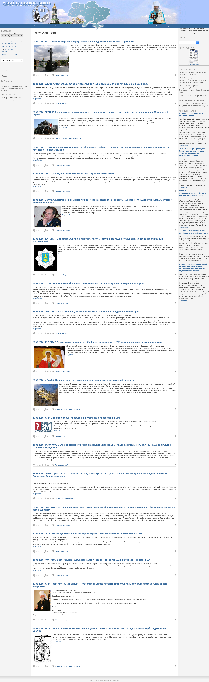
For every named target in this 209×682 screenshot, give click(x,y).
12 (12, 44)
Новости (37, 26)
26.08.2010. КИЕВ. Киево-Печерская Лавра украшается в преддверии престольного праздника (83, 41)
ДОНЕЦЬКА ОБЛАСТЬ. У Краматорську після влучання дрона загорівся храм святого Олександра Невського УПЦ (192, 98)
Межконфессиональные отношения (68, 139)
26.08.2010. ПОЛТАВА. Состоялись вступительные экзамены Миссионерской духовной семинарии (86, 312)
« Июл (4, 54)
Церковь (5, 67)
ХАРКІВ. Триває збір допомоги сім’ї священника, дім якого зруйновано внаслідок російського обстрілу (192, 193)
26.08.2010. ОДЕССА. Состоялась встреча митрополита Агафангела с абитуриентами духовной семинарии (90, 84)
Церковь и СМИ (60, 436)
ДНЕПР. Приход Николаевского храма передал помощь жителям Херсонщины (193, 105)
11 (9, 44)
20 (15, 46)
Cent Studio (116, 680)
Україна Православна (26, 3)
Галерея (4, 76)
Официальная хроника (63, 620)
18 (9, 46)
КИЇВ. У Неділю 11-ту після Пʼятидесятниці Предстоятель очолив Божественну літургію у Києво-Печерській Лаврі (194, 89)
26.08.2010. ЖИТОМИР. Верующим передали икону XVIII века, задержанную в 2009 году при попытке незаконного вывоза (98, 342)
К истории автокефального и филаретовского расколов (11, 99)
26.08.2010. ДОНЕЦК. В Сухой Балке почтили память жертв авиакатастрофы (74, 174)
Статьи (4, 70)
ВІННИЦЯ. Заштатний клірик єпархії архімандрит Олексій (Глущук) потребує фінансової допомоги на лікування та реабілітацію (193, 267)
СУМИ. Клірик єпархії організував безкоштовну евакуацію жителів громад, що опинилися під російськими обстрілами (192, 152)
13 (15, 44)
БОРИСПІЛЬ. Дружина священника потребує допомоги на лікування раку (193, 232)
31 (6, 52)
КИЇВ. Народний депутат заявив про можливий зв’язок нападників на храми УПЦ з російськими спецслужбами (193, 80)
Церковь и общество (62, 165)
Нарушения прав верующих (65, 499)
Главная (47, 26)
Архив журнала (193, 64)
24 (6, 49)
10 (6, 44)
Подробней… (74, 54)
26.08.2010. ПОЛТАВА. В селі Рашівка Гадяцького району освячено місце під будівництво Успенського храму (91, 560)
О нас (158, 26)
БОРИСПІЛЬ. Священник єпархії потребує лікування (191, 114)
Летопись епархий (61, 75)
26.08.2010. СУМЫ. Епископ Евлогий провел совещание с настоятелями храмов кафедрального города (89, 283)
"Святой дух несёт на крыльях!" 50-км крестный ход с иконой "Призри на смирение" (15, 88)
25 (9, 49)
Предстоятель (170, 26)
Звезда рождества (8, 94)
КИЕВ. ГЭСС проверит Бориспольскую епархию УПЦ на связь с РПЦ (192, 73)
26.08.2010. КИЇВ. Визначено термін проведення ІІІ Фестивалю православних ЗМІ (76, 418)
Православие (59, 26)
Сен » (16, 54)
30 (3, 52)
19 (12, 46)
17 (6, 46)
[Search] (197, 42)
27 (15, 49)
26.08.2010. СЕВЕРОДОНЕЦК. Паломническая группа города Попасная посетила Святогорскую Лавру (87, 534)
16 (3, 46)
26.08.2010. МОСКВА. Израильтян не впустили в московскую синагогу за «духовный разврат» (83, 380)
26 (12, 49)
